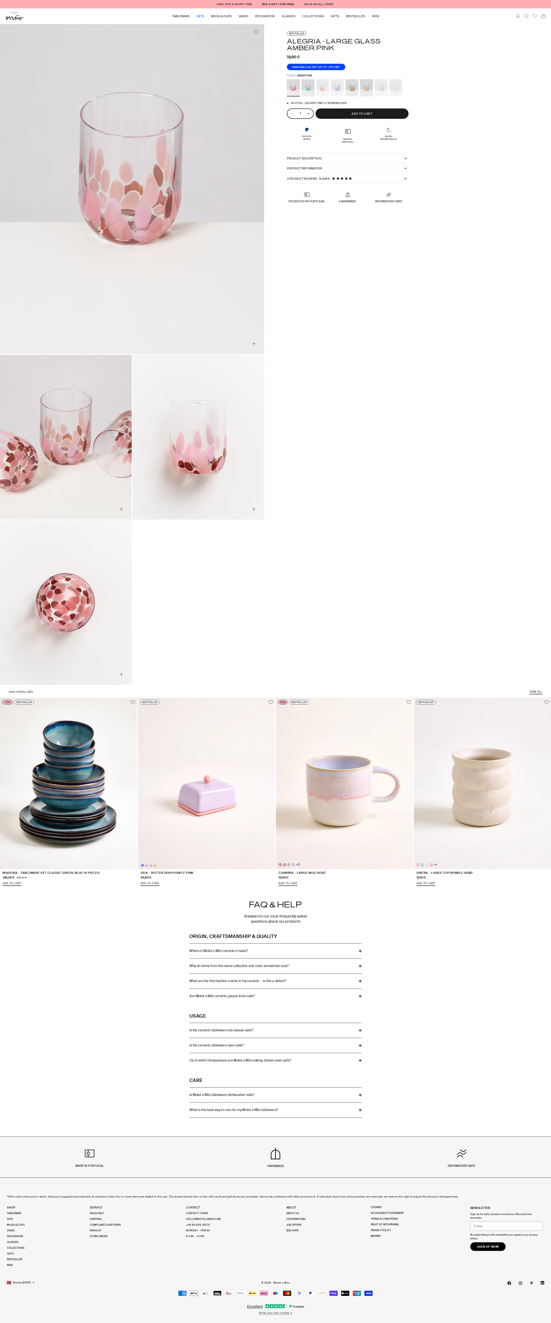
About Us (292, 1213)
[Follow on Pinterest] (531, 1283)
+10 (298, 864)
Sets (200, 16)
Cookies (376, 1207)
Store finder (98, 1236)
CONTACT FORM (197, 1213)
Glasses (289, 16)
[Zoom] (253, 343)
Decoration (265, 16)
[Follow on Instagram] (520, 1283)
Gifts (335, 16)
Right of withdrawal (385, 1224)
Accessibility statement (387, 1213)
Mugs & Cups (221, 16)
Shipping (96, 1219)
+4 (435, 864)
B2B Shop (292, 1230)
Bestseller (355, 16)
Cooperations (296, 1219)
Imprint (376, 1236)
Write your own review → (275, 1313)
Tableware (181, 16)
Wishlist (95, 1230)
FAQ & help (97, 1213)
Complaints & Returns (105, 1225)
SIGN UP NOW (488, 1247)
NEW (375, 16)
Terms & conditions (384, 1219)
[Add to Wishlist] (256, 32)
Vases (243, 16)
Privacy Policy (381, 1230)
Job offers (294, 1225)
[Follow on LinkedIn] (542, 1283)
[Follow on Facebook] (509, 1283)
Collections (313, 16)
